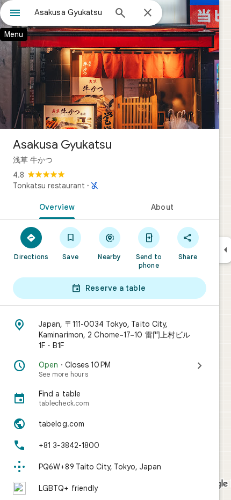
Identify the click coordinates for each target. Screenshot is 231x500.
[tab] (54, 206)
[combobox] (69, 12)
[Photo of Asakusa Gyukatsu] (109, 64)
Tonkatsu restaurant (49, 185)
